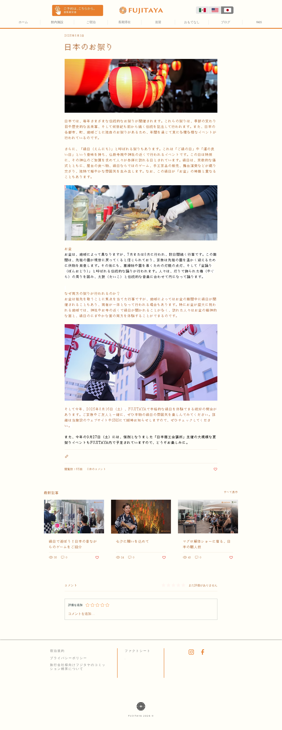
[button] (77, 10)
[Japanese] (227, 10)
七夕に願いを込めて (132, 541)
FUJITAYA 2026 (140, 715)
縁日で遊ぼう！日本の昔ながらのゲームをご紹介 (73, 544)
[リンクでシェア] (67, 456)
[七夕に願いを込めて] (141, 517)
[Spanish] (202, 10)
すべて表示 (231, 492)
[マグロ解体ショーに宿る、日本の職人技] (208, 516)
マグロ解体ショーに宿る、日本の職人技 (207, 544)
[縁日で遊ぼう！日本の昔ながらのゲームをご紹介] (74, 516)
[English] (214, 10)
